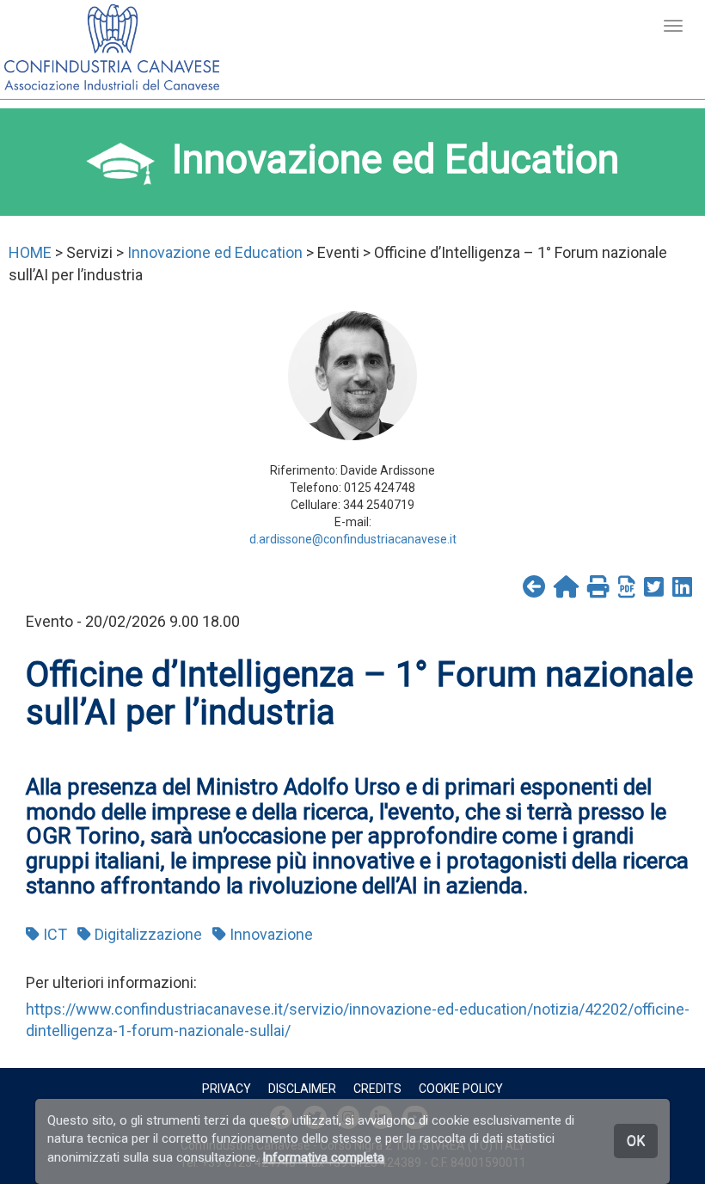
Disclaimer (302, 1088)
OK (636, 1140)
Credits (377, 1088)
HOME (30, 252)
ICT (53, 934)
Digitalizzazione (146, 934)
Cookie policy (461, 1088)
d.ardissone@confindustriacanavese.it (353, 539)
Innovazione (269, 934)
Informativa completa (323, 1157)
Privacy (226, 1088)
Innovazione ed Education (215, 252)
